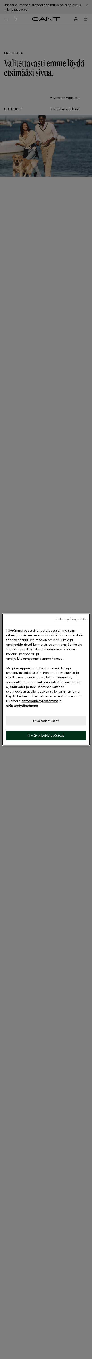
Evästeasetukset (46, 721)
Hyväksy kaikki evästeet (46, 735)
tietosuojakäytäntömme (40, 701)
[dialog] (46, 679)
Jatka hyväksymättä (70, 619)
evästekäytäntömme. (22, 705)
